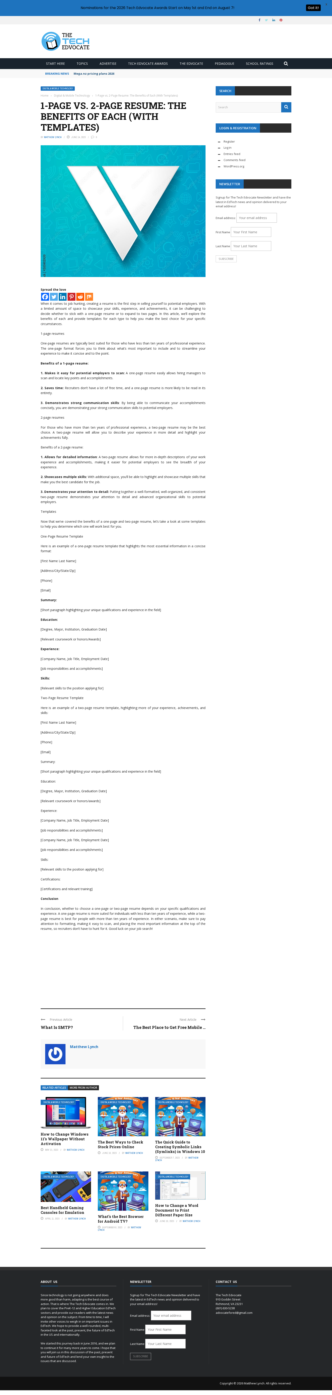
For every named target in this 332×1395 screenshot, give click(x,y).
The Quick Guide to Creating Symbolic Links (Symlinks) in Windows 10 (180, 1147)
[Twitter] (54, 297)
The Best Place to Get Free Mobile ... (169, 1027)
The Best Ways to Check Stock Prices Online (120, 1144)
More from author (83, 1088)
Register (229, 141)
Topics (82, 63)
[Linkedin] (63, 297)
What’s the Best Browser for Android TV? (121, 1219)
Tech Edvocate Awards (148, 63)
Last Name (223, 246)
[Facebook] (45, 297)
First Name (223, 232)
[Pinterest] (71, 297)
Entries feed (232, 154)
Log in (227, 148)
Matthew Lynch (53, 137)
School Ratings (259, 63)
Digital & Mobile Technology (57, 88)
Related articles (54, 1088)
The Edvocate (191, 63)
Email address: (226, 218)
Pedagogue (224, 63)
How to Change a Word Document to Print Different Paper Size (176, 1210)
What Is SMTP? (57, 1027)
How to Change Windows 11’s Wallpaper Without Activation (65, 1139)
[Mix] (89, 297)
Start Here (55, 63)
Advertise (108, 63)
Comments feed (234, 160)
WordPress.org (234, 166)
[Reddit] (80, 297)
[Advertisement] (123, 967)
